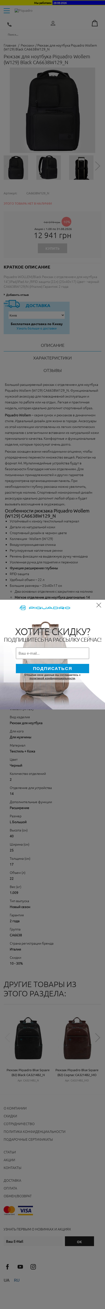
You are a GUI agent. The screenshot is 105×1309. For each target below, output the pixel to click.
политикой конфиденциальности (52, 678)
